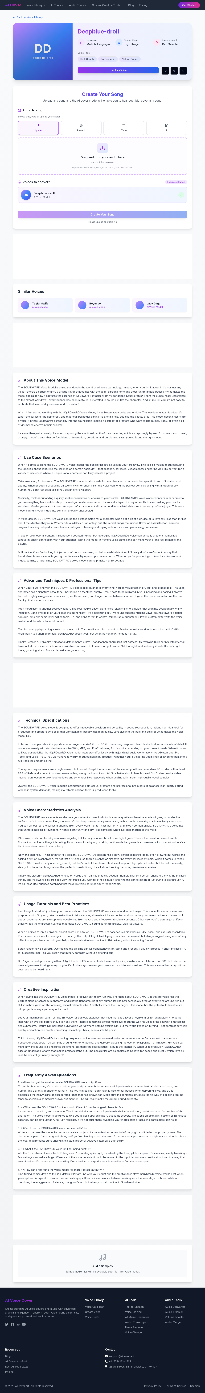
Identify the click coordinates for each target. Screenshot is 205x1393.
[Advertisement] (102, 256)
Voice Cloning (133, 1312)
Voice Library (34, 5)
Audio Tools (76, 5)
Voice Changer (134, 1332)
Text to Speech (134, 1306)
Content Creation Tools (106, 5)
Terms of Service (175, 1386)
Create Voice (92, 1312)
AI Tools (56, 5)
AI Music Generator (137, 1317)
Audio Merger (173, 1322)
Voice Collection (94, 1306)
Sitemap (195, 1386)
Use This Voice (118, 70)
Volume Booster (174, 1317)
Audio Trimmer (174, 1312)
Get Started (189, 5)
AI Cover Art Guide (16, 1361)
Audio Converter (175, 1306)
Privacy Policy (152, 1386)
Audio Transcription (137, 1322)
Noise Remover (134, 1327)
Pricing (143, 5)
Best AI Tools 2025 (16, 1366)
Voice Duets (92, 1317)
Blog (131, 5)
